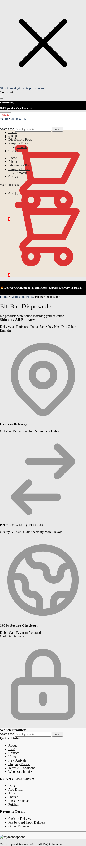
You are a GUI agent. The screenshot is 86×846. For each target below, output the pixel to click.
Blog (11, 749)
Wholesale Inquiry (20, 771)
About (12, 745)
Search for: (7, 129)
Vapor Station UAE (13, 119)
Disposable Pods (22, 296)
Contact (13, 753)
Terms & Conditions (21, 768)
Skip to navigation (12, 88)
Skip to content (35, 88)
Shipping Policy (19, 764)
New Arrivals (17, 760)
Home (4, 296)
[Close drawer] (1, 96)
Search (57, 129)
